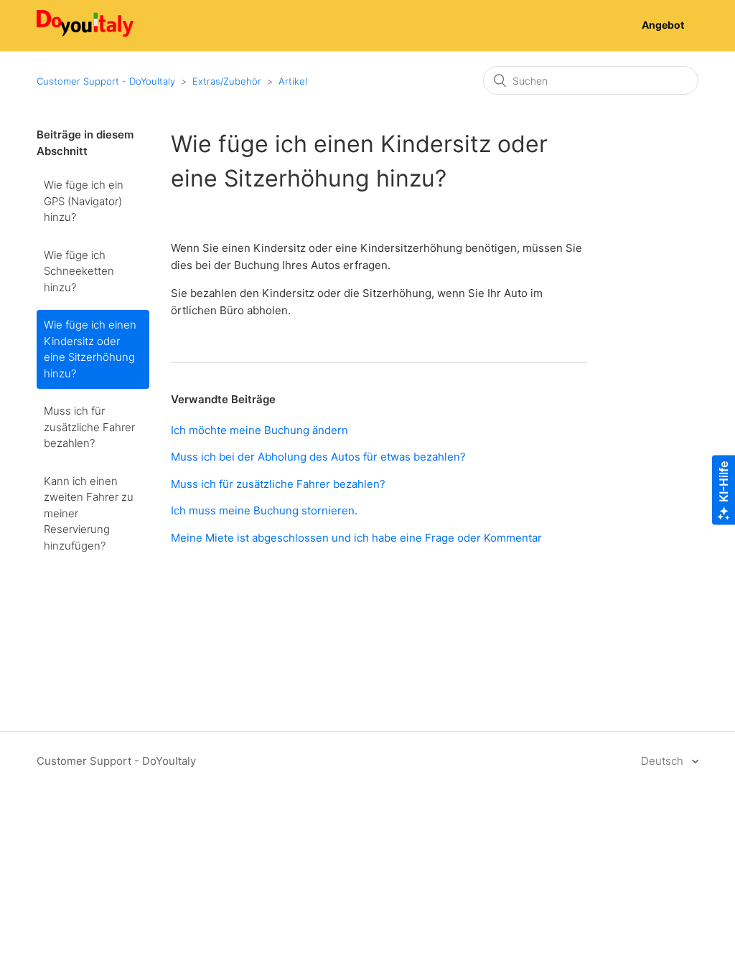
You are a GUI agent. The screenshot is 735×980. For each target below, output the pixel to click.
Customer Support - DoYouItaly (106, 81)
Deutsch (663, 761)
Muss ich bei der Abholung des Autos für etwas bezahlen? (318, 456)
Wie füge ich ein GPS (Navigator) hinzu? (83, 201)
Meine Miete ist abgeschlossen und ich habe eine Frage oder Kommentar (356, 538)
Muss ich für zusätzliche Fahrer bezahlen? (89, 427)
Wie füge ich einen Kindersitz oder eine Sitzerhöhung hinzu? (90, 349)
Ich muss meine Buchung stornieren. (264, 510)
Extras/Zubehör (226, 81)
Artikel (292, 81)
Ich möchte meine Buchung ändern (259, 430)
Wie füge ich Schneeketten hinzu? (79, 271)
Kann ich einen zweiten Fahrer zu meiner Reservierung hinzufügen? (89, 513)
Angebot (663, 25)
